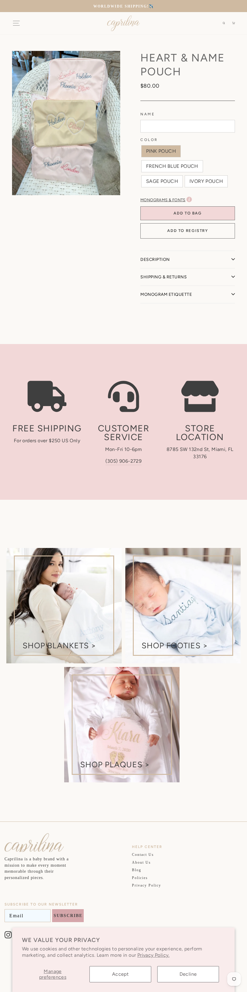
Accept (120, 974)
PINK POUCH (161, 151)
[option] (123, 6)
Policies (140, 878)
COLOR (149, 140)
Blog (136, 870)
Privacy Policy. (153, 955)
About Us (141, 862)
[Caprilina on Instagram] (8, 934)
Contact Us (143, 855)
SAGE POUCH (162, 181)
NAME (147, 114)
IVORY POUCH (206, 181)
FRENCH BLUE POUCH (172, 166)
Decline (188, 974)
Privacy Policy (146, 885)
